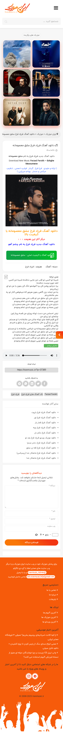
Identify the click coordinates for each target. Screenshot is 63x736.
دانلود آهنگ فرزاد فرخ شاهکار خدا (41, 458)
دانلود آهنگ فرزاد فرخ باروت (43, 412)
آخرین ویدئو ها (49, 621)
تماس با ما (51, 590)
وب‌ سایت (51, 526)
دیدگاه (52, 486)
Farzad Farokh (37, 160)
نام (53, 511)
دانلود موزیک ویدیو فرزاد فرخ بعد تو (40, 437)
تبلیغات (52, 599)
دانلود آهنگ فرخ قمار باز (45, 422)
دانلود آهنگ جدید (47, 156)
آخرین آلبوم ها (49, 612)
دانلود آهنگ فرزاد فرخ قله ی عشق (41, 447)
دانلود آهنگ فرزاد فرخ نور (45, 417)
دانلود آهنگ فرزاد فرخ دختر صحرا (41, 442)
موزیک (40, 134)
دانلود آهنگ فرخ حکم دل (45, 432)
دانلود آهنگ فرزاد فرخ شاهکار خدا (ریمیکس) (36, 453)
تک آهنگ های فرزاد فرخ (32, 394)
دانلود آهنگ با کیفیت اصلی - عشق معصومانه (31, 255)
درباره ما (52, 594)
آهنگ (48, 266)
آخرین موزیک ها (48, 617)
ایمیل (52, 519)
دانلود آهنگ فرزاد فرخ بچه (44, 427)
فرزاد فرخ (33, 156)
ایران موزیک (50, 134)
